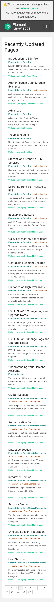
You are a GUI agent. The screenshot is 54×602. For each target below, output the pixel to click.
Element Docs (29, 8)
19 (29, 592)
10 (12, 592)
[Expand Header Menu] (46, 26)
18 (23, 592)
